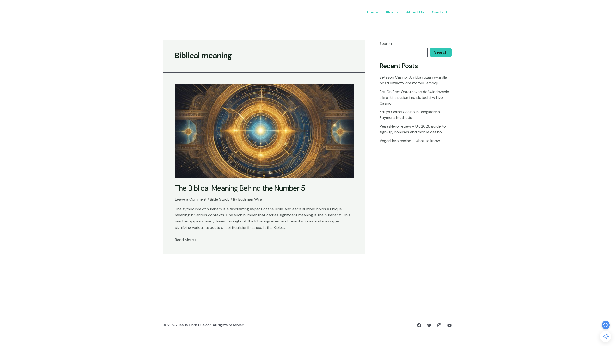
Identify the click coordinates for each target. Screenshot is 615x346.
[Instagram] (439, 325)
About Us (415, 12)
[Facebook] (419, 325)
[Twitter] (429, 325)
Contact (440, 12)
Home (372, 12)
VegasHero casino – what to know (410, 140)
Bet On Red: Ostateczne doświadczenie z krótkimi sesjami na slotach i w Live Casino (414, 97)
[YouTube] (449, 325)
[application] (396, 12)
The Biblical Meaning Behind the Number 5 (240, 188)
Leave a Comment (191, 199)
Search (386, 43)
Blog (390, 12)
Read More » (186, 239)
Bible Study (220, 199)
